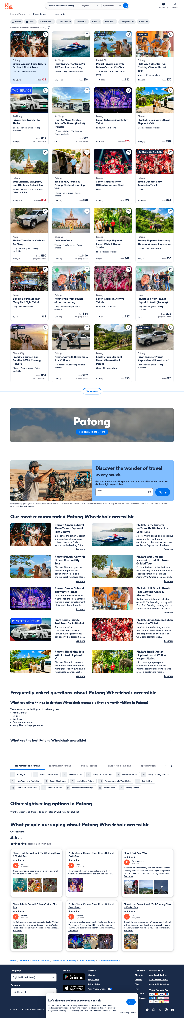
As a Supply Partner (158, 975)
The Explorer (140, 998)
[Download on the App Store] (74, 989)
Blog (137, 984)
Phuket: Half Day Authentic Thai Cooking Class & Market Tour (36, 855)
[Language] (163, 4)
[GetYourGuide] (9, 5)
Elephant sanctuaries (23, 722)
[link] (29, 57)
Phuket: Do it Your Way (135, 853)
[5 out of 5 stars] (36, 860)
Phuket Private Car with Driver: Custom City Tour (35, 906)
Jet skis (16, 716)
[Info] (48, 27)
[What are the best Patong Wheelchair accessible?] (170, 740)
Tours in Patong (87, 960)
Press (137, 989)
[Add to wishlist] (45, 34)
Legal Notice (93, 979)
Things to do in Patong (64, 960)
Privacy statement (26, 506)
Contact (91, 975)
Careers (138, 979)
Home (13, 960)
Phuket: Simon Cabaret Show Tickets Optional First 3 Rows (91, 855)
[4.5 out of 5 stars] (19, 844)
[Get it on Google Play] (74, 977)
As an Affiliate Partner (159, 984)
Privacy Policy (94, 984)
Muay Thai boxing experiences (28, 725)
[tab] (27, 766)
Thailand (24, 960)
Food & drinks (20, 712)
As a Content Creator (158, 979)
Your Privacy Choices (97, 989)
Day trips (17, 719)
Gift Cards (139, 993)
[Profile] (174, 4)
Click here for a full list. (67, 812)
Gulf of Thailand (40, 960)
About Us (139, 975)
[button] (29, 57)
